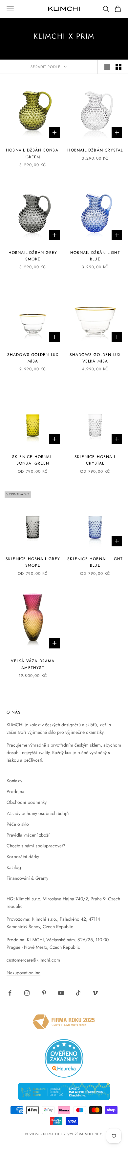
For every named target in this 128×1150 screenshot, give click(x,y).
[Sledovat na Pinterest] (44, 993)
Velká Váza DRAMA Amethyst (32, 664)
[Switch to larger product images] (107, 67)
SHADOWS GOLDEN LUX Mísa (33, 358)
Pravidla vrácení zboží (28, 835)
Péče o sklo (18, 824)
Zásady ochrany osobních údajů (38, 813)
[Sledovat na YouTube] (61, 993)
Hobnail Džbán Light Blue (95, 256)
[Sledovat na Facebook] (10, 993)
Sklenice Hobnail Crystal (95, 460)
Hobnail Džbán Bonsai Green (33, 153)
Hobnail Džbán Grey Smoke (33, 256)
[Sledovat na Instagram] (27, 993)
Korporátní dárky (23, 856)
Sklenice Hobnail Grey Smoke (33, 562)
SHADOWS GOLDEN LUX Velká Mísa (95, 358)
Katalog (14, 867)
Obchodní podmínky (27, 802)
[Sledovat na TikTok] (78, 993)
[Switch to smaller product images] (118, 67)
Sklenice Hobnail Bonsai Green (32, 460)
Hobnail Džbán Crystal (95, 150)
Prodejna (15, 791)
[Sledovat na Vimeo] (95, 993)
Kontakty (14, 780)
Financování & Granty (27, 878)
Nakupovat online (23, 972)
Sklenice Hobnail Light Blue (95, 562)
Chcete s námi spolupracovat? (36, 845)
